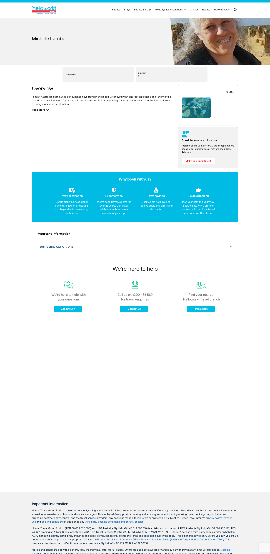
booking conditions (53, 522)
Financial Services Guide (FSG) (159, 539)
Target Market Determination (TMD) (203, 539)
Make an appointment (198, 161)
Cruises (194, 9)
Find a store (201, 309)
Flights (116, 9)
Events (206, 9)
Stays (127, 9)
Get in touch (68, 309)
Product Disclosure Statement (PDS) (118, 539)
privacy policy (213, 518)
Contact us (134, 309)
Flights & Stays (143, 9)
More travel (220, 9)
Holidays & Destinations (169, 9)
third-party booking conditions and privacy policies (114, 522)
